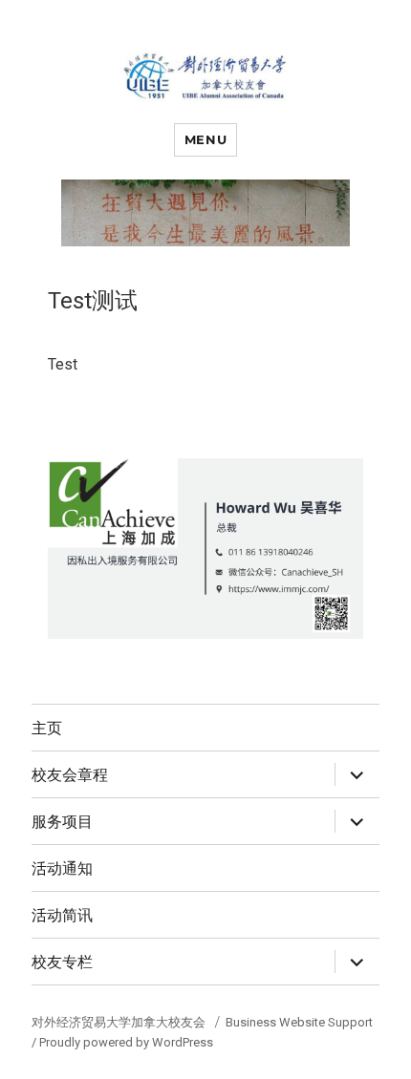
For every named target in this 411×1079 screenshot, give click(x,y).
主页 (47, 728)
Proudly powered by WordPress (126, 1042)
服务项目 (62, 822)
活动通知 (62, 868)
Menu (205, 139)
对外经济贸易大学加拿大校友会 (120, 1022)
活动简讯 (62, 915)
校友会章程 (70, 775)
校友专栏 (62, 962)
